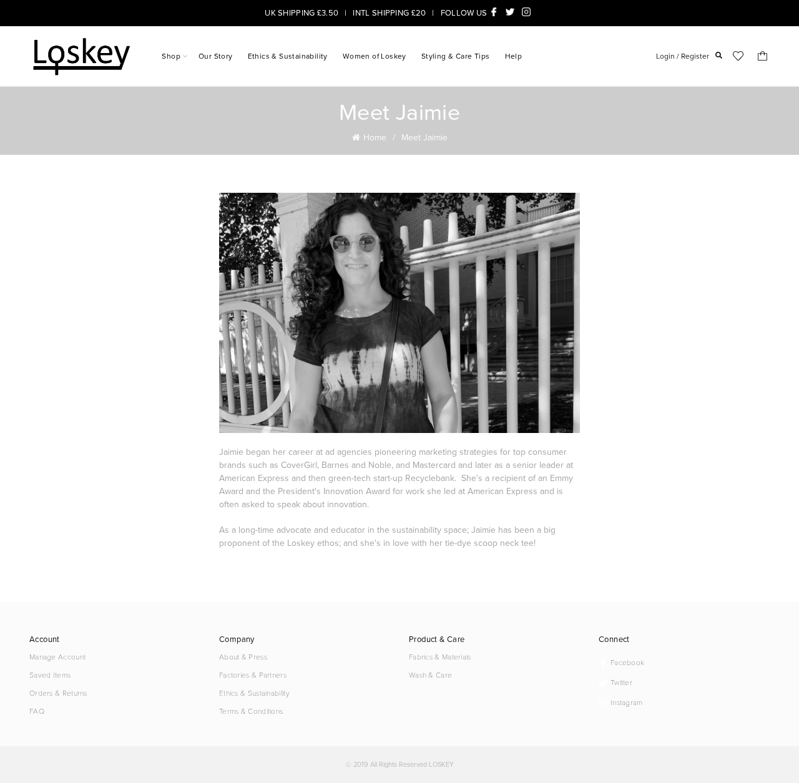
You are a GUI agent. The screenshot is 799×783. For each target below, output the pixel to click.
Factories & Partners (253, 674)
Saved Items (50, 674)
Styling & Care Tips (455, 56)
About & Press (243, 656)
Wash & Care (430, 674)
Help (513, 56)
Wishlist (737, 56)
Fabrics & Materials (440, 656)
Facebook (495, 11)
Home (374, 137)
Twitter (512, 11)
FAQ (36, 711)
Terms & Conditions (251, 711)
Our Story (216, 56)
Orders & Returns (58, 693)
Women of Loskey (374, 56)
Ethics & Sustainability (288, 56)
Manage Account (57, 656)
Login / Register (682, 56)
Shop (171, 56)
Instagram (528, 11)
